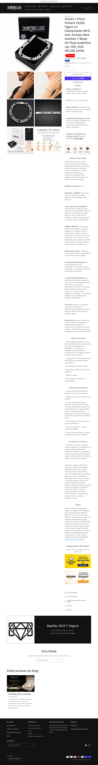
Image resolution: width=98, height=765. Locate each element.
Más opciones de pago (78, 82)
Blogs (8, 736)
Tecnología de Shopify (86, 759)
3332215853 (74, 725)
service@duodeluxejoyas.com (79, 729)
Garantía (30, 733)
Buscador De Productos (14, 732)
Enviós (30, 731)
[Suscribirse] (61, 660)
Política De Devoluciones (34, 728)
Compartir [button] (69, 610)
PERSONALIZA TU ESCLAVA (19, 694)
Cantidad (67, 65)
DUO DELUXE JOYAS (78, 759)
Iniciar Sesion (11, 725)
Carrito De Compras (12, 729)
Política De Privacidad (34, 725)
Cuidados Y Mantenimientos (35, 736)
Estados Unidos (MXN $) (14, 758)
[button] (48, 9)
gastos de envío (70, 62)
